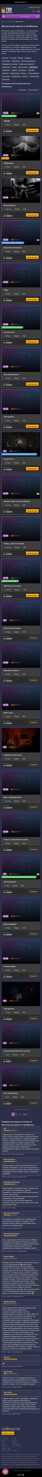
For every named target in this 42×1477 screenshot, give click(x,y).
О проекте (15, 1440)
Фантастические (23, 67)
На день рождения (33, 73)
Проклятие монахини (13, 248)
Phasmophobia (9, 205)
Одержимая (9, 163)
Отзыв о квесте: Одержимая (11, 1414)
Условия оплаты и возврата (10, 1450)
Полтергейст (9, 417)
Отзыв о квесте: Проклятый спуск (13, 1296)
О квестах (4, 1446)
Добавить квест (8, 1433)
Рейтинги (4, 1440)
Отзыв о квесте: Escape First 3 (12, 1228)
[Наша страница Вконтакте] (19, 1475)
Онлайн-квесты (16, 76)
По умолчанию (33, 90)
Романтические (15, 73)
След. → (26, 1114)
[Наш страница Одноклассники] (21, 1475)
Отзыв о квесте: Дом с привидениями (14, 1251)
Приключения (16, 61)
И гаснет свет (9, 332)
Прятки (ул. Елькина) (12, 586)
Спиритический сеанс (13, 755)
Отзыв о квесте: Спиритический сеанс (14, 1177)
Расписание (5, 1438)
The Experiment (10, 882)
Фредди (7, 121)
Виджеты (14, 1442)
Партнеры (5, 1444)
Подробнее (33, 638)
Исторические (6, 67)
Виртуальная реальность (26, 64)
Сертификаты (16, 1444)
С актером (13, 58)
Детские (20, 58)
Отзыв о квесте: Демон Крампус (12, 1366)
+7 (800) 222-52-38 (34, 7)
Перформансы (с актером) (10, 64)
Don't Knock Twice (11, 1093)
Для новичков (6, 61)
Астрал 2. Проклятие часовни (16, 839)
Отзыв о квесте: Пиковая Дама (12, 1387)
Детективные (22, 70)
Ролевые (23, 73)
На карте (14, 1438)
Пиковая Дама (10, 966)
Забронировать (32, 130)
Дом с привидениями (13, 797)
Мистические (33, 67)
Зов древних (9, 1009)
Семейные (28, 58)
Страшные (5, 58)
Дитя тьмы (8, 713)
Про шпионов (6, 76)
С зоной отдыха (34, 76)
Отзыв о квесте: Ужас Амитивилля (13, 1154)
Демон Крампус (10, 924)
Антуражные (5, 70)
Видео (3, 1442)
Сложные (14, 70)
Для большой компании (28, 61)
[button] (38, 11)
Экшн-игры (31, 70)
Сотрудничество (16, 1446)
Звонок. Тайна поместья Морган (17, 501)
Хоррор (14, 67)
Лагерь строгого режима (14, 543)
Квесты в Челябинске (8, 21)
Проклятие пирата (11, 670)
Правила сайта (6, 1448)
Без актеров (5, 79)
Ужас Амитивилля (11, 374)
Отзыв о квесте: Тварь (9, 1208)
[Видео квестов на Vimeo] (23, 1475)
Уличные (25, 76)
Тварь (6, 290)
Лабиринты (5, 73)
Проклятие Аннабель (12, 628)
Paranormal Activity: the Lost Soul (17, 1051)
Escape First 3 (9, 459)
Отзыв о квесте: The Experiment (12, 1352)
